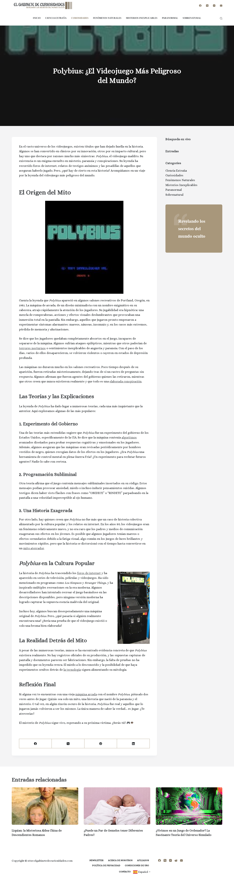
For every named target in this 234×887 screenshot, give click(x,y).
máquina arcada (86, 694)
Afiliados (143, 860)
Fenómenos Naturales (107, 18)
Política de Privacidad (106, 865)
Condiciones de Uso (137, 865)
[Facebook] (200, 5)
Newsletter (96, 860)
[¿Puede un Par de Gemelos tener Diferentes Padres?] (117, 806)
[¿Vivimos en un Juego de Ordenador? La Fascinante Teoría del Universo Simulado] (189, 806)
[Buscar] (221, 18)
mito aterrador (33, 548)
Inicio (37, 18)
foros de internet (89, 573)
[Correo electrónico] (221, 5)
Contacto (125, 871)
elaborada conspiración (125, 381)
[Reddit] (176, 860)
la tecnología (72, 669)
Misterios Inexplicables (141, 18)
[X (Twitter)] (207, 5)
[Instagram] (214, 5)
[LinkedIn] (133, 743)
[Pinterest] (100, 743)
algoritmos (129, 437)
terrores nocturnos (32, 348)
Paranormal (170, 18)
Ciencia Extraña (56, 18)
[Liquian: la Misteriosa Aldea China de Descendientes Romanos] (45, 806)
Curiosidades (79, 18)
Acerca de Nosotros (120, 860)
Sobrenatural (192, 18)
